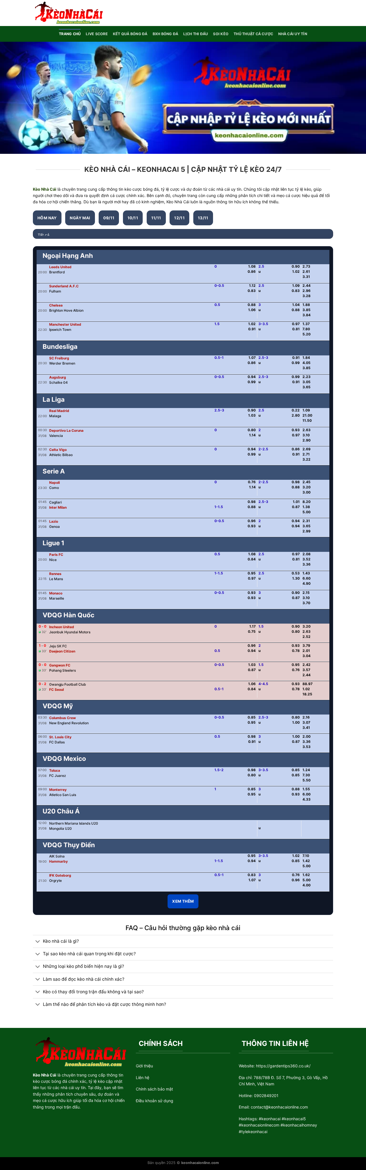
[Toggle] (38, 941)
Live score (97, 34)
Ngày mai (80, 218)
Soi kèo (220, 34)
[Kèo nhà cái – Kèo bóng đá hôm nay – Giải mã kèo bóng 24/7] (68, 13)
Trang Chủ (70, 34)
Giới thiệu (144, 1065)
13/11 (203, 218)
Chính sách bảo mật (154, 1089)
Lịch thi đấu (195, 34)
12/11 (179, 218)
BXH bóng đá (165, 34)
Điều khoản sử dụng (154, 1100)
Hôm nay (47, 218)
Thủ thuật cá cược (253, 34)
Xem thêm (183, 901)
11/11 (156, 218)
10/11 (133, 218)
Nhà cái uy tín (292, 34)
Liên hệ (142, 1077)
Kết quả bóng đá (130, 34)
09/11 (108, 218)
